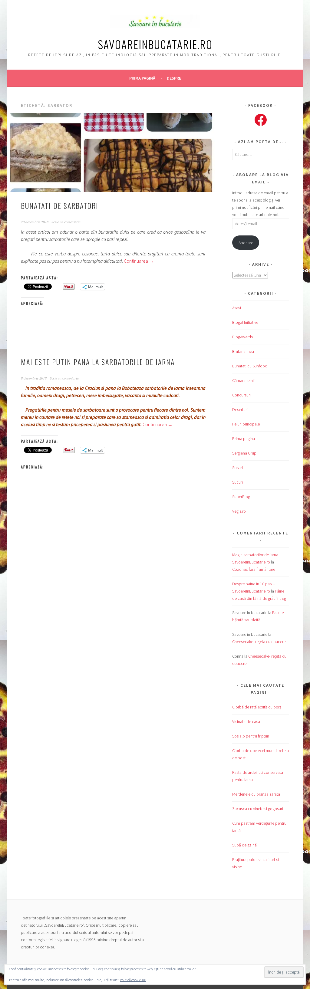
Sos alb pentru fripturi (250, 736)
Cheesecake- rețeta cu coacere (258, 641)
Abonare (246, 242)
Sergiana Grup (244, 453)
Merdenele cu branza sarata (256, 794)
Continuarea (139, 261)
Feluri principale (246, 424)
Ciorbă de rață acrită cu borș (256, 707)
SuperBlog (241, 496)
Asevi (236, 307)
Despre (174, 78)
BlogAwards (242, 337)
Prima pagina (243, 438)
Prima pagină (142, 78)
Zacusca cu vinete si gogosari (257, 808)
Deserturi (240, 409)
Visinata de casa (246, 721)
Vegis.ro (239, 511)
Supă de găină (244, 845)
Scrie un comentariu (66, 221)
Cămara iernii (243, 380)
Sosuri (237, 467)
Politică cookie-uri (133, 980)
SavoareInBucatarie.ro (155, 44)
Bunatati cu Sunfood (249, 366)
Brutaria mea (243, 351)
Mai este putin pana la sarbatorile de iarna (98, 361)
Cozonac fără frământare (253, 569)
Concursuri (241, 395)
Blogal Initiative (245, 322)
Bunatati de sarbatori (59, 205)
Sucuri (237, 482)
